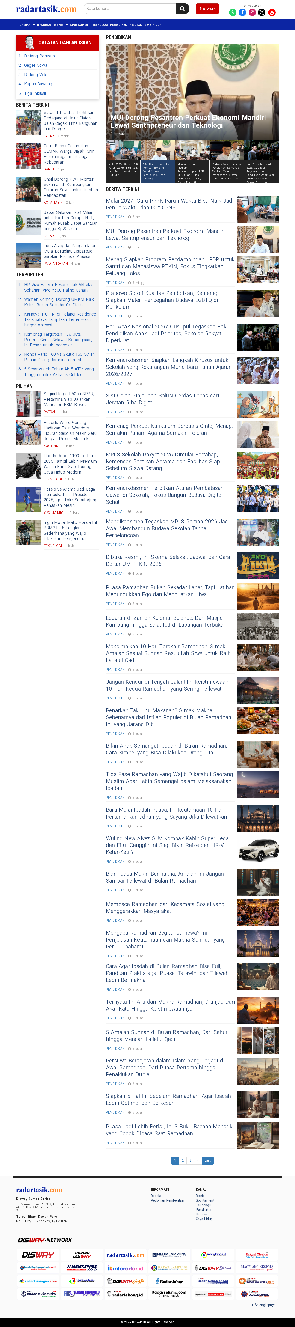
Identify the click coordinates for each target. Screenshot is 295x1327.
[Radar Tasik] (125, 1255)
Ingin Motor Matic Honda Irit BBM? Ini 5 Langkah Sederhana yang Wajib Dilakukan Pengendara (70, 530)
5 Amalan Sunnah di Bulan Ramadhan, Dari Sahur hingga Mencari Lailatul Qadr (167, 1036)
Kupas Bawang (35, 84)
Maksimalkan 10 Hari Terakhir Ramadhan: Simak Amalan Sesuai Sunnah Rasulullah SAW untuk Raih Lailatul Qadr (168, 654)
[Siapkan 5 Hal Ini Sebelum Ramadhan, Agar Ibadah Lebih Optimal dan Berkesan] (258, 1104)
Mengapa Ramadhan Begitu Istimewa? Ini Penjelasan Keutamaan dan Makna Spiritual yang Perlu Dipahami (165, 940)
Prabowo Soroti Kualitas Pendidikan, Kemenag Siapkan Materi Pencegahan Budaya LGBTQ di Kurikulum (162, 300)
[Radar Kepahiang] (213, 1281)
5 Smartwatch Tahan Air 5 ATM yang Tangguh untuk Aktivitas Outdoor (56, 372)
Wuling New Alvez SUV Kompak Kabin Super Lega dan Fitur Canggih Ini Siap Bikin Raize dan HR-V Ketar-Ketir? (167, 845)
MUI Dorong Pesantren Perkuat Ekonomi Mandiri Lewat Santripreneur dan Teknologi (165, 234)
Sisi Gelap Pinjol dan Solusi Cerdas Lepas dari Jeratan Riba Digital (162, 399)
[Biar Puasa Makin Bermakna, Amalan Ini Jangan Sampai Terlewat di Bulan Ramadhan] (258, 882)
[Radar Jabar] (169, 1281)
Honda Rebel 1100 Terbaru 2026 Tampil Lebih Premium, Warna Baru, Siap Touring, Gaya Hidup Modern (71, 464)
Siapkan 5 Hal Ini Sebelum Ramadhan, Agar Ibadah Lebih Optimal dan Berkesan (168, 1099)
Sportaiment (80, 25)
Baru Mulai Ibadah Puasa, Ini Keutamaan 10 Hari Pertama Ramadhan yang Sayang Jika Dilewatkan (166, 813)
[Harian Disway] (82, 1255)
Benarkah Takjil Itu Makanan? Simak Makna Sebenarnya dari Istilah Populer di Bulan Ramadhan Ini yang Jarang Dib (168, 717)
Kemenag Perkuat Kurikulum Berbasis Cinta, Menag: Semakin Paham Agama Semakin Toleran (169, 429)
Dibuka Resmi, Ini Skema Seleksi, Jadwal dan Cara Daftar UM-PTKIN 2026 (168, 560)
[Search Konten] (182, 9)
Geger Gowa (32, 65)
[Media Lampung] (169, 1255)
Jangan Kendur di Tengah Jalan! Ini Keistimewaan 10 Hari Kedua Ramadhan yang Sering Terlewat (167, 685)
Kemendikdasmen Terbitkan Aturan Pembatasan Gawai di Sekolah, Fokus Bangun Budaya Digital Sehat (165, 495)
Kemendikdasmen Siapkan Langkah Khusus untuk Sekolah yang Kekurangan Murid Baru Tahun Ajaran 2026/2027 (169, 367)
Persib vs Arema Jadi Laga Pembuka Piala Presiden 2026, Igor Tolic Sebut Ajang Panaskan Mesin (70, 497)
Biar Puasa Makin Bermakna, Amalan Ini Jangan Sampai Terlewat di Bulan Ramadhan (165, 877)
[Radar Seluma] (169, 1294)
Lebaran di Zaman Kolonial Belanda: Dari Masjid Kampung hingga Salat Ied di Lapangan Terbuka (164, 621)
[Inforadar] (125, 1268)
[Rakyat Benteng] (213, 1294)
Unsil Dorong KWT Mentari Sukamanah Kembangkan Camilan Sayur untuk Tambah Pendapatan (71, 187)
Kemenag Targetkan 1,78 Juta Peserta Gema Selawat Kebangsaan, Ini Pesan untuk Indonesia (55, 340)
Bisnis (59, 25)
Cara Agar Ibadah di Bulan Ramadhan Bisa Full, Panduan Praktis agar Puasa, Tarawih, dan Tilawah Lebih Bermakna (167, 973)
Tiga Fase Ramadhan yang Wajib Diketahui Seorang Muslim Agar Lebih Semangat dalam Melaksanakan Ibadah (169, 781)
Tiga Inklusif (32, 93)
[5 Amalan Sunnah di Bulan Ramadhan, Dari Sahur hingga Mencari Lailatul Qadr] (258, 1040)
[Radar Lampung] (169, 1268)
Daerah (25, 25)
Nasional (44, 25)
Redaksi (156, 1195)
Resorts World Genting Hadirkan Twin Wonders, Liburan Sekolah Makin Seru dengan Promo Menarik (70, 431)
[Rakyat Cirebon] (257, 1255)
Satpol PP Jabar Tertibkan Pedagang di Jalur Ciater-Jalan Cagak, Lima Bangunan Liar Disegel (70, 121)
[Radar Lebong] (125, 1294)
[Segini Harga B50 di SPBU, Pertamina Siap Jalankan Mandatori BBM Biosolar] (28, 404)
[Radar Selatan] (257, 1294)
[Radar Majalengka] (82, 1281)
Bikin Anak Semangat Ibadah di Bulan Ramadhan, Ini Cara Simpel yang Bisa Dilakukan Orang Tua (170, 749)
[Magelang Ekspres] (257, 1268)
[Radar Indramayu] (213, 1255)
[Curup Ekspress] (257, 1281)
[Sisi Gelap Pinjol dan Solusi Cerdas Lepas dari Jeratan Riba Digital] (258, 404)
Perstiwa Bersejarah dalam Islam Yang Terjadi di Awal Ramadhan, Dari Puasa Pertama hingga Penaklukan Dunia (165, 1068)
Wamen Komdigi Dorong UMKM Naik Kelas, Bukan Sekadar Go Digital (56, 302)
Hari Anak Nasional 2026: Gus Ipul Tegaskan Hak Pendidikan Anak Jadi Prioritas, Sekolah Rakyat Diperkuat (166, 334)
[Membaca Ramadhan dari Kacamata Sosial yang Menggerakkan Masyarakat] (258, 912)
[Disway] (38, 1255)
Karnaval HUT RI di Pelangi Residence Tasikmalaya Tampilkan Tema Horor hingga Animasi (57, 320)
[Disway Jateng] (213, 1268)
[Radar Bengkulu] (82, 1294)
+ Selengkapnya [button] (263, 1305)
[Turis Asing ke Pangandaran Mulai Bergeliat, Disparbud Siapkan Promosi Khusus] (28, 255)
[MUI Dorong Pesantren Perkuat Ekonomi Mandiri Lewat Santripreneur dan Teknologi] (258, 239)
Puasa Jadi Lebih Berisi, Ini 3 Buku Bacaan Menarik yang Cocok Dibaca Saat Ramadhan (169, 1130)
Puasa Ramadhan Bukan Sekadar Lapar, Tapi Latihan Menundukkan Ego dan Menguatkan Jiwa (170, 591)
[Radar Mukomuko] (38, 1294)
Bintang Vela (32, 75)
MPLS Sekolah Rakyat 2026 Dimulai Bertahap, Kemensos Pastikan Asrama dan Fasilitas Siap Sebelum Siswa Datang (163, 462)
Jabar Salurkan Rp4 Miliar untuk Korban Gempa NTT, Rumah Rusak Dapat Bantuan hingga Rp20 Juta (70, 220)
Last (208, 1160)
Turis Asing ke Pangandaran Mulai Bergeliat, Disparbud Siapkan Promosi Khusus (70, 251)
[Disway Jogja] (125, 1281)
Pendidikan (118, 25)
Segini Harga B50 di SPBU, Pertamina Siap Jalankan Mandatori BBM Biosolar (69, 399)
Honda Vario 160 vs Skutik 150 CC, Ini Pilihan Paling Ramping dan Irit (56, 357)
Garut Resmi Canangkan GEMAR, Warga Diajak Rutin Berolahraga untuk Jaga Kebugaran (69, 154)
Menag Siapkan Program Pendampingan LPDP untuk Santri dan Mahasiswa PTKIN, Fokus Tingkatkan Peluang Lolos (170, 266)
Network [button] (208, 9)
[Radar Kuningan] (38, 1281)
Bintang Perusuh (36, 56)
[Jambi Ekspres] (82, 1268)
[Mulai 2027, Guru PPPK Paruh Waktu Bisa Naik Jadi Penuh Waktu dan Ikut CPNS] (258, 209)
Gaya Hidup (153, 25)
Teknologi (100, 25)
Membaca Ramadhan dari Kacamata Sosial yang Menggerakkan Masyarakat (165, 908)
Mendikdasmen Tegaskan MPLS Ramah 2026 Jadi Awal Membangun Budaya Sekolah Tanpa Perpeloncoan (168, 529)
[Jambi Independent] (38, 1268)
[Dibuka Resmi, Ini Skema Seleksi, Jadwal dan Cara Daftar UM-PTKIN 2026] (258, 565)
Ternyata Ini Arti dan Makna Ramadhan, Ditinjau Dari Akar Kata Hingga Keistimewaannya (170, 1005)
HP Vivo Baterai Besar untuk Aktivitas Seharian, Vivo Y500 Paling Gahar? (56, 287)
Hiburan (136, 25)
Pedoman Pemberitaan (168, 1200)
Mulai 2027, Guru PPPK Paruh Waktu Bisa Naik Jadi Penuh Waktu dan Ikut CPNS (169, 204)
